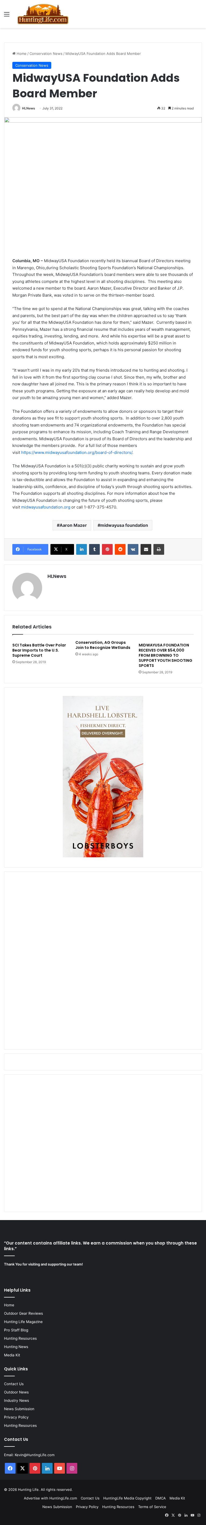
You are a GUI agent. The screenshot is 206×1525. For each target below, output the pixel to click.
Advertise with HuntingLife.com (50, 1498)
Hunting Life (28, 1489)
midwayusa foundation (124, 525)
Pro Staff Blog (16, 1330)
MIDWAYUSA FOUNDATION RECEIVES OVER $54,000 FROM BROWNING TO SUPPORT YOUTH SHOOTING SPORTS (165, 655)
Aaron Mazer (73, 525)
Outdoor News (16, 1392)
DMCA (160, 1498)
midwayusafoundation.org (45, 507)
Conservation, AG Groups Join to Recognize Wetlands (102, 645)
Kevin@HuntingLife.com (34, 1455)
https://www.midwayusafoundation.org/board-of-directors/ (76, 452)
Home (21, 53)
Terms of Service (152, 1507)
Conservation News (46, 53)
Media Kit (12, 1355)
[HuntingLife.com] (42, 14)
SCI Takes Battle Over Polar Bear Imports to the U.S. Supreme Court (39, 650)
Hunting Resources (20, 1338)
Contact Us (14, 1384)
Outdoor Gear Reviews (23, 1313)
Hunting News (16, 1347)
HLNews (28, 108)
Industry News (16, 1400)
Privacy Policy (16, 1417)
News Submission (19, 1409)
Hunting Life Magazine (23, 1322)
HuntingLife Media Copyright (127, 1498)
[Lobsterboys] (103, 856)
